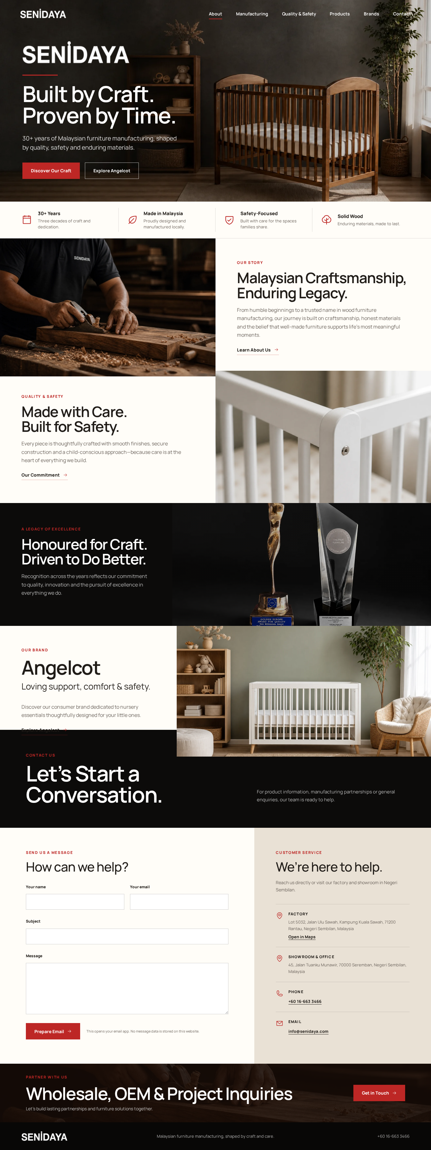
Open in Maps (302, 937)
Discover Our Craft (51, 171)
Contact (402, 14)
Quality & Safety (299, 14)
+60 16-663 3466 (305, 1001)
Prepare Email (49, 1031)
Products (340, 14)
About (215, 14)
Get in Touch (375, 1093)
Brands (371, 14)
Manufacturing (252, 14)
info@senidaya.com (308, 1031)
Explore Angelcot (111, 171)
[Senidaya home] (43, 13)
